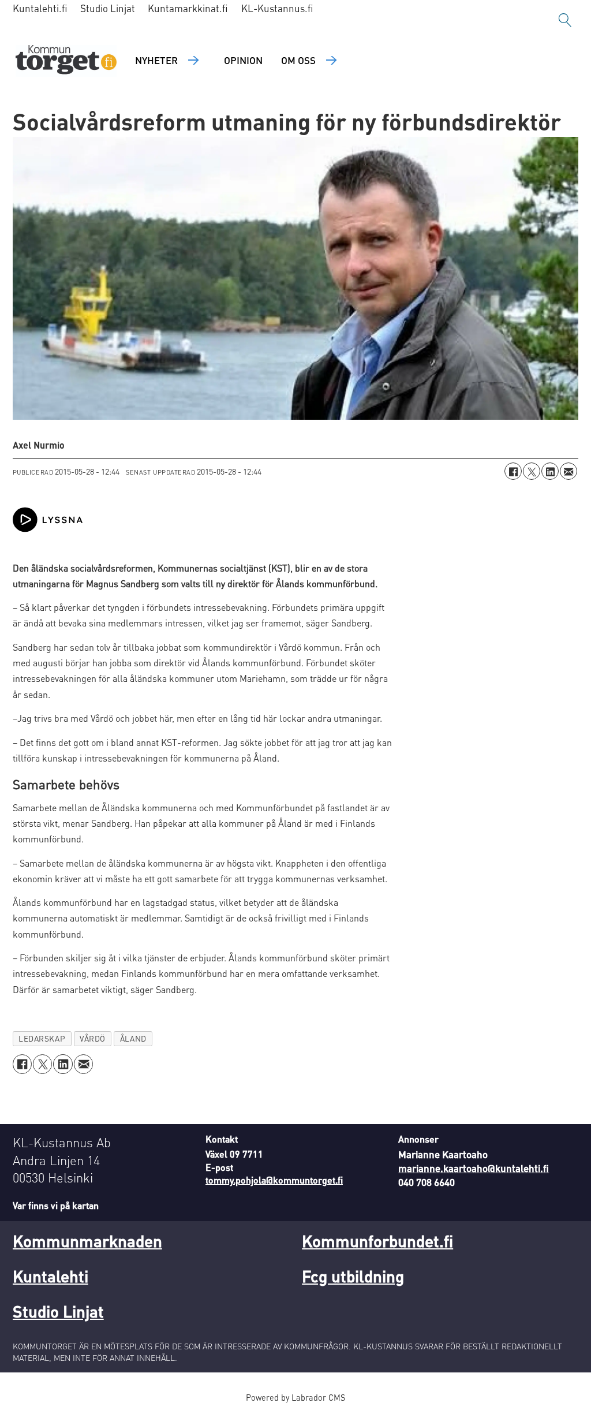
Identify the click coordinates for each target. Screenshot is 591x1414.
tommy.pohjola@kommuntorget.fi (274, 1180)
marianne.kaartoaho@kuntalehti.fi (473, 1168)
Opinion (243, 60)
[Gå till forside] (66, 61)
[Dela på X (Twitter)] (531, 471)
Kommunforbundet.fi (377, 1240)
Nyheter (156, 60)
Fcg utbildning (353, 1276)
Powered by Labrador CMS (295, 1397)
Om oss (298, 60)
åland (133, 1038)
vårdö (93, 1038)
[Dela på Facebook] (513, 471)
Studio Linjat (107, 8)
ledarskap (41, 1038)
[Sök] (565, 20)
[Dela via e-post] (568, 471)
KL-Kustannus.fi (277, 8)
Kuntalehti (50, 1276)
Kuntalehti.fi (40, 8)
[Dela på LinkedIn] (550, 471)
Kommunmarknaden (87, 1240)
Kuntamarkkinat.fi (188, 8)
